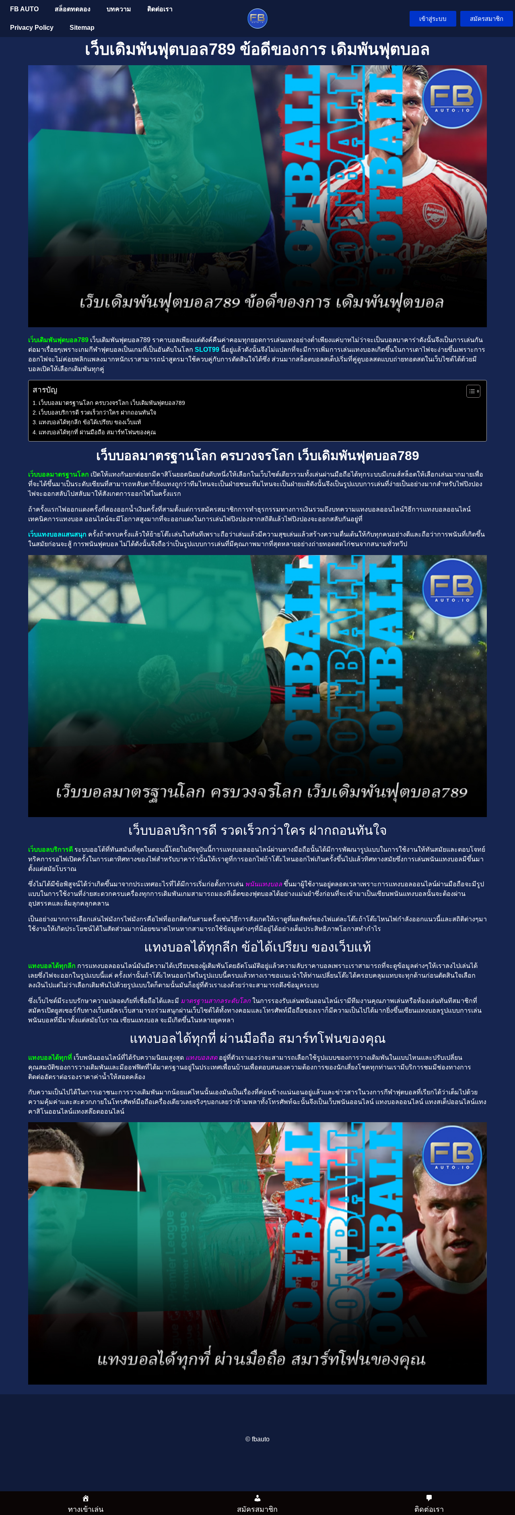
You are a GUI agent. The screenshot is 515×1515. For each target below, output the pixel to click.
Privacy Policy (32, 27)
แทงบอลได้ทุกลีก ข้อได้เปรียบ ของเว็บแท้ (90, 422)
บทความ (119, 9)
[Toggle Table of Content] (469, 391)
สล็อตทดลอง (73, 9)
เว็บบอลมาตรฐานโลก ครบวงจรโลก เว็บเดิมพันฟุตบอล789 (112, 403)
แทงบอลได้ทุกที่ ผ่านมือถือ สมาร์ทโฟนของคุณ (97, 432)
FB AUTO (24, 9)
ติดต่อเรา (160, 9)
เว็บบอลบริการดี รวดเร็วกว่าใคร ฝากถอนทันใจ (97, 412)
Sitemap (82, 27)
